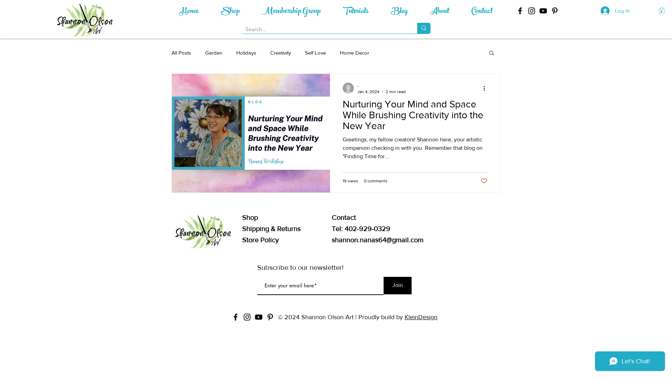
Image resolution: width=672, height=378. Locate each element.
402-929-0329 (367, 228)
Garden (213, 53)
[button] (662, 10)
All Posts (181, 53)
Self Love (315, 53)
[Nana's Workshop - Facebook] (520, 10)
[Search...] (423, 28)
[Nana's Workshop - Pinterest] (554, 10)
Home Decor (354, 53)
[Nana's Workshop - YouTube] (543, 10)
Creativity (280, 53)
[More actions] (486, 88)
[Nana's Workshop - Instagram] (531, 10)
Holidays (246, 53)
